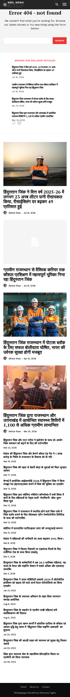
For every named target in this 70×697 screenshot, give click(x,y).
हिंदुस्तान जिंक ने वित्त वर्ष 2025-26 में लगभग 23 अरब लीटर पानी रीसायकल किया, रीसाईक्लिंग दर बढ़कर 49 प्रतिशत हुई (33, 70)
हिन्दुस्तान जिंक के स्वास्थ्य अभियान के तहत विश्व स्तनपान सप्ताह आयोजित (31, 598)
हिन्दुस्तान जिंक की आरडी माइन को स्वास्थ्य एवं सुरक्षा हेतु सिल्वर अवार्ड (35, 642)
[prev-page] (14, 123)
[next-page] (19, 123)
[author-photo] (5, 213)
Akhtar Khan (14, 213)
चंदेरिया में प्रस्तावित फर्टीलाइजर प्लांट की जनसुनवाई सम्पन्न (33, 528)
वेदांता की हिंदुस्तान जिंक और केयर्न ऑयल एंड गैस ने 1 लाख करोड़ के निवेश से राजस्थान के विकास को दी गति (32, 455)
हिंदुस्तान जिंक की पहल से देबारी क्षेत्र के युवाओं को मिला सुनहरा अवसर (35, 469)
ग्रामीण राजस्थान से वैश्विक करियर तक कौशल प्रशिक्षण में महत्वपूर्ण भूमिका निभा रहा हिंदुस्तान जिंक (35, 86)
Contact (45, 686)
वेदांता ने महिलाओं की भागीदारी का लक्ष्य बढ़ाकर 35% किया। (33, 538)
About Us (34, 686)
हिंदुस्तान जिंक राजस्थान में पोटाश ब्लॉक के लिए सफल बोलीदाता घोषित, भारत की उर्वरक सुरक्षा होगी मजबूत (33, 100)
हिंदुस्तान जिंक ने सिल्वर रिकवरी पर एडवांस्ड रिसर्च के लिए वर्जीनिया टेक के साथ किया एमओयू (32, 550)
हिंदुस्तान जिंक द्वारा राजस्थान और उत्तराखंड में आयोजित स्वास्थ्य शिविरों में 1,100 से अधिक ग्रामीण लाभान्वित (34, 114)
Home (24, 686)
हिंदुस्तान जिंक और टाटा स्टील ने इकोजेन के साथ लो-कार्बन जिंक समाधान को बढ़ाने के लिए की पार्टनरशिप (32, 441)
